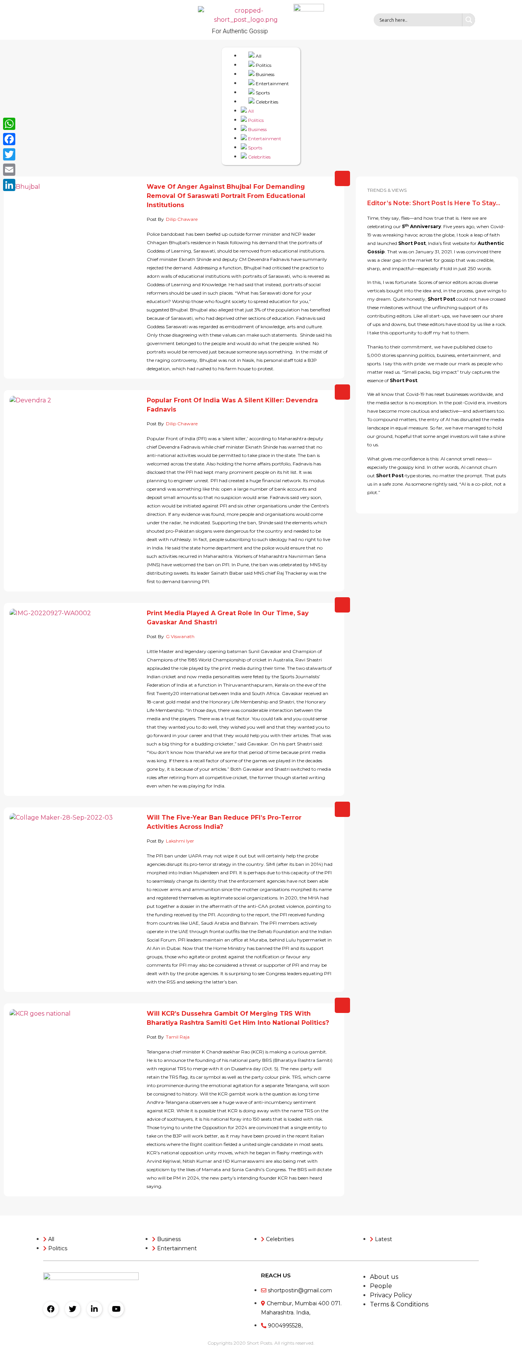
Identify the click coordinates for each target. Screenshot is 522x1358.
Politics (263, 65)
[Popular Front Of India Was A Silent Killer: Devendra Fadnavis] (75, 445)
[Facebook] (50, 1309)
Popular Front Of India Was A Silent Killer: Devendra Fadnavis (232, 405)
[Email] (9, 169)
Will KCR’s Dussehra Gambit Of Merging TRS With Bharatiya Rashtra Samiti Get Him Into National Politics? (238, 1018)
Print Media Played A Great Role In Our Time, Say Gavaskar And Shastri (228, 617)
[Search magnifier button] (468, 19)
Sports (262, 93)
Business (264, 74)
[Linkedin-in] (94, 1309)
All (258, 56)
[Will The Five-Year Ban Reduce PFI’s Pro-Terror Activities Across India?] (75, 879)
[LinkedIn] (9, 185)
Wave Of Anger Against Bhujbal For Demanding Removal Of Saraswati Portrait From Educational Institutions (226, 196)
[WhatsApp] (9, 123)
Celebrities (266, 102)
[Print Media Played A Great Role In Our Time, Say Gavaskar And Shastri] (75, 668)
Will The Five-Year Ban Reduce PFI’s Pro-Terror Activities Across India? (224, 822)
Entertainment (272, 83)
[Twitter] (72, 1309)
